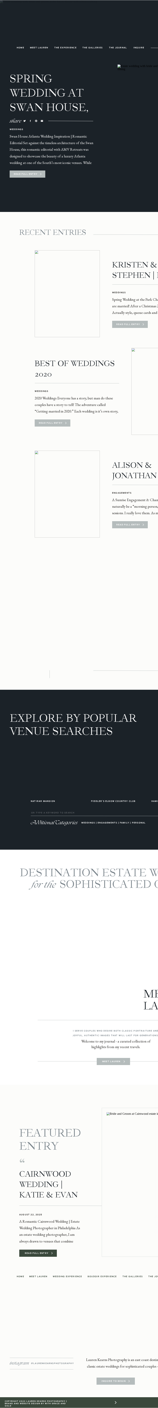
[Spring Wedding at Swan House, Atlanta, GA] (40, 174)
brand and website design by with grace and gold (35, 1404)
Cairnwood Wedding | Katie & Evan (48, 1184)
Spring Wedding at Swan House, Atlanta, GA (49, 100)
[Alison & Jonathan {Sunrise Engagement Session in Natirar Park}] (67, 494)
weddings (88, 822)
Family (124, 822)
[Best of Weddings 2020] (65, 423)
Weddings (17, 129)
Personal (139, 822)
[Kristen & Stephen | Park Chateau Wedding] (67, 293)
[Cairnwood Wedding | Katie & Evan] (52, 1253)
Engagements (122, 492)
